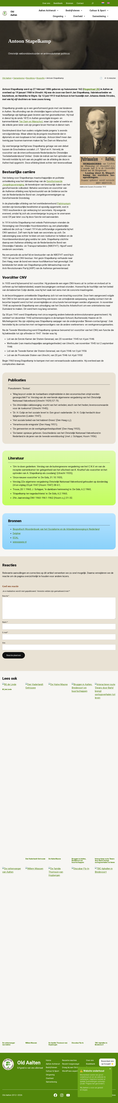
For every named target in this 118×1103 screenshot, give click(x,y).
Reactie (5, 596)
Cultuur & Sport (98, 10)
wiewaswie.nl (20, 542)
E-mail (5, 632)
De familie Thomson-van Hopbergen (58, 1044)
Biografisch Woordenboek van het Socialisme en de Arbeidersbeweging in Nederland (56, 529)
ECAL (16, 537)
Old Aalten (28, 1063)
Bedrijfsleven (73, 10)
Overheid (78, 16)
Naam (5, 622)
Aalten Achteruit (47, 10)
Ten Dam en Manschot (31, 121)
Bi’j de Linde (7, 689)
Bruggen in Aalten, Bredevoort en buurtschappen (79, 860)
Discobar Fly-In (78, 1043)
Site (3, 643)
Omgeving (58, 16)
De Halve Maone (55, 859)
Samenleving (99, 16)
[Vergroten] (113, 109)
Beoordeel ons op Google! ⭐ (107, 1062)
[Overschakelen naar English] (108, 3)
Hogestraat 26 (91, 89)
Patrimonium (64, 203)
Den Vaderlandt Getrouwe (35, 859)
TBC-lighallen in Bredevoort (101, 1044)
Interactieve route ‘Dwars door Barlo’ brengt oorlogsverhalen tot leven (105, 860)
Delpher (17, 533)
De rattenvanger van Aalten (8, 1044)
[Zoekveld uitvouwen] (92, 3)
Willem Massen (31, 1043)
